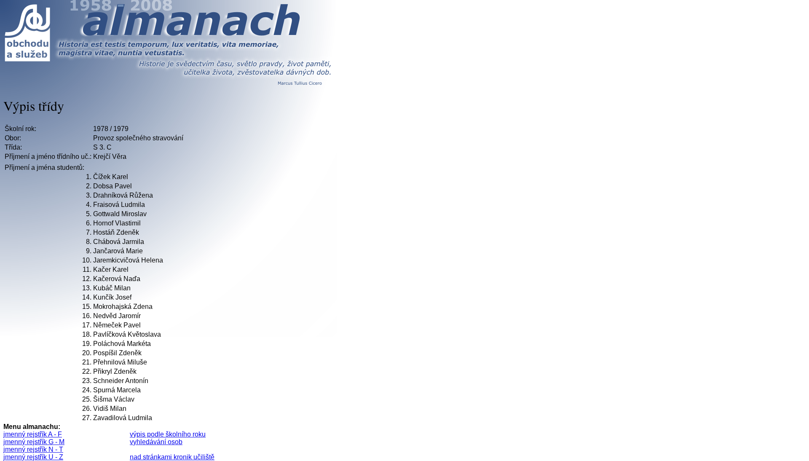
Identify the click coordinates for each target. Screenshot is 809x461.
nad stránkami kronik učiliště (172, 457)
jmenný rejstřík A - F (32, 434)
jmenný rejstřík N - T (33, 449)
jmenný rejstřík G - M (33, 441)
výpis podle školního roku (168, 434)
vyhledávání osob (156, 441)
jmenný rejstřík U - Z (33, 457)
